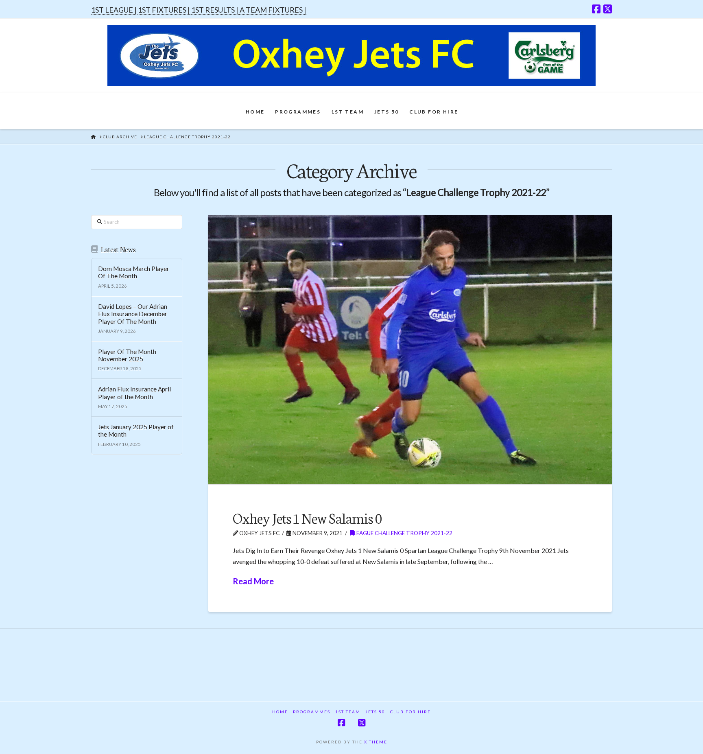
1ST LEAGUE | (114, 9)
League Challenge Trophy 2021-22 (403, 533)
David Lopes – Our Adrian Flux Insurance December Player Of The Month (132, 314)
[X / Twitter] (607, 9)
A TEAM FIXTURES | (273, 9)
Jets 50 (375, 711)
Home (280, 711)
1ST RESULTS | (215, 9)
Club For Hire (410, 711)
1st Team (347, 711)
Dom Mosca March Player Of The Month (133, 272)
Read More (253, 581)
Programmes (311, 711)
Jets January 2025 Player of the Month (136, 430)
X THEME (375, 741)
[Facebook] (596, 9)
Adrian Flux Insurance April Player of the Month (134, 392)
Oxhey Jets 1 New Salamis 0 (307, 517)
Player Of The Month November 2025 (127, 355)
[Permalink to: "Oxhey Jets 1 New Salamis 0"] (410, 349)
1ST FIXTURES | (164, 9)
